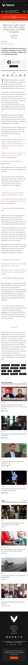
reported (7, 291)
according (4, 312)
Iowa (10, 371)
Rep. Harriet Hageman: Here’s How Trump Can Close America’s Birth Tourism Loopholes (13, 550)
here (11, 357)
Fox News (23, 368)
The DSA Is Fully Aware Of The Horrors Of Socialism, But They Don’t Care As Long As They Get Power (13, 406)
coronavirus (5, 368)
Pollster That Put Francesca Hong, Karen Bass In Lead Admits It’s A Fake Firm (13, 489)
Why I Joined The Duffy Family (13, 602)
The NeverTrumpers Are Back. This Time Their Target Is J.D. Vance (12, 462)
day (23, 131)
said (21, 238)
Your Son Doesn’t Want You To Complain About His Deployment (13, 576)
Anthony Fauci (15, 365)
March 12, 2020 (5, 163)
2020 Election (6, 365)
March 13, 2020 (19, 278)
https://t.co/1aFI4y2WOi (8, 203)
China (23, 365)
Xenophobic (22, 373)
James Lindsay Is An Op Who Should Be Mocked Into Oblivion (13, 434)
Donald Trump (14, 368)
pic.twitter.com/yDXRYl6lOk (8, 157)
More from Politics (7, 382)
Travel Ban (17, 371)
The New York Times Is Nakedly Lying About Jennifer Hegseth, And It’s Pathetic (12, 523)
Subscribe (14, 657)
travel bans (5, 373)
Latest (3, 500)
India (4, 371)
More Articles (14, 66)
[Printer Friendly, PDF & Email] (24, 75)
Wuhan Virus (14, 373)
